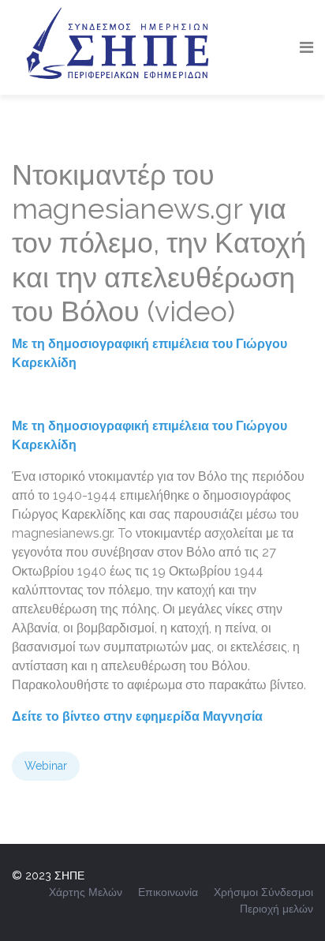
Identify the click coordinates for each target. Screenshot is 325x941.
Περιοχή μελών (276, 908)
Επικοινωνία (168, 892)
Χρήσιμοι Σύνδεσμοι (263, 892)
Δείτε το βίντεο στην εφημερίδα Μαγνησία (137, 716)
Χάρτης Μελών (85, 892)
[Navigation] (306, 47)
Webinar (45, 765)
